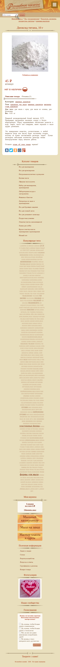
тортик (32, 465)
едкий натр (26, 307)
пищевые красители (43, 21)
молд (25, 364)
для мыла (37, 298)
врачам (37, 284)
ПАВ (24, 250)
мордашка (24, 366)
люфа (40, 352)
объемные (26, 395)
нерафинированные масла (28, 391)
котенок (23, 341)
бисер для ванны (34, 268)
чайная (33, 479)
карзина (32, 321)
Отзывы (25, 96)
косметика (39, 332)
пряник (35, 435)
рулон (41, 444)
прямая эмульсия (27, 435)
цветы (22, 479)
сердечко (28, 451)
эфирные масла (24, 488)
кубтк (42, 346)
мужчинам (29, 368)
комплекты (23, 327)
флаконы (22, 469)
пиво (34, 419)
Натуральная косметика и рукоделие (31, 174)
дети (43, 291)
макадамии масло (26, 355)
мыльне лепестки (25, 370)
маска (41, 357)
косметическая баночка (27, 334)
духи (37, 305)
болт (29, 270)
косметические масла (34, 336)
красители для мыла (18, 104)
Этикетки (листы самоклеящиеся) (30, 222)
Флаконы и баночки (25, 197)
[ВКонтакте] (7, 150)
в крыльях (40, 273)
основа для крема (37, 402)
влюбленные (25, 279)
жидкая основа (39, 309)
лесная (36, 350)
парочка (30, 412)
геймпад (24, 286)
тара (43, 462)
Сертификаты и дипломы (28, 566)
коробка (40, 330)
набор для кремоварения (35, 373)
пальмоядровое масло (28, 409)
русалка (22, 446)
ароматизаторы (25, 261)
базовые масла (25, 264)
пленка (42, 426)
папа (40, 409)
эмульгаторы (36, 486)
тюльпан (41, 465)
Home (30, 6)
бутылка (28, 273)
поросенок (32, 431)
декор (35, 291)
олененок (37, 395)
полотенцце (25, 431)
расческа (22, 440)
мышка (33, 370)
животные (30, 309)
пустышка (23, 437)
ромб (37, 444)
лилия (41, 350)
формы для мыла (29, 474)
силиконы (29, 453)
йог (36, 318)
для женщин (40, 293)
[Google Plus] (23, 150)
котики (29, 341)
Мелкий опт (23, 235)
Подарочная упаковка (26, 218)
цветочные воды (38, 477)
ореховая (36, 398)
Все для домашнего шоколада (29, 214)
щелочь (40, 484)
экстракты (28, 486)
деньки (39, 291)
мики (26, 361)
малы (33, 355)
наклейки (40, 380)
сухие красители (11, 106)
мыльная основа (38, 368)
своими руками (40, 449)
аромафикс (35, 261)
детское (22, 293)
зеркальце (36, 316)
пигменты (47, 104)
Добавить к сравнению (30, 75)
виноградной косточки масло (28, 277)
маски (21, 359)
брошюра (34, 270)
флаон (27, 469)
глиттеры (41, 288)
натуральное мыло (27, 386)
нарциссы (24, 382)
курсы (26, 348)
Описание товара (12, 96)
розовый (29, 444)
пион (34, 421)
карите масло (39, 321)
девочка (30, 291)
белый (38, 266)
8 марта (23, 248)
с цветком (37, 446)
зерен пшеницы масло (25, 316)
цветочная (30, 477)
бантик (29, 266)
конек (27, 330)
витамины (41, 277)
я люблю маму (33, 488)
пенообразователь (38, 414)
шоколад (30, 484)
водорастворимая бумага (28, 282)
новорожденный (29, 393)
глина (36, 288)
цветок (24, 477)
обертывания (39, 393)
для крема (35, 295)
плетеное (22, 428)
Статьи (22, 555)
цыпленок (27, 479)
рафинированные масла (32, 440)
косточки (38, 339)
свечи (21, 449)
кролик (38, 346)
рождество (30, 442)
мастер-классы (32, 359)
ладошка (27, 350)
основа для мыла (25, 404)
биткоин (41, 268)
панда (37, 409)
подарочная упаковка (37, 428)
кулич (22, 348)
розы (34, 444)
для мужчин (30, 298)
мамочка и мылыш (26, 357)
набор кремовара (39, 375)
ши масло (28, 482)
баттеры (33, 266)
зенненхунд (40, 314)
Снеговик (32, 250)
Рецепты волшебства (27, 558)
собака (28, 456)
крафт (27, 346)
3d (43, 245)
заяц (35, 314)
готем (21, 291)
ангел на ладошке (30, 257)
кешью (35, 323)
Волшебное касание (21, 661)
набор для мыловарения (26, 375)
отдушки (24, 407)
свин (24, 449)
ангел (22, 257)
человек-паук (39, 479)
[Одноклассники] (15, 150)
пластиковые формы (30, 426)
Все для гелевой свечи (26, 211)
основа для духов (33, 400)
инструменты (30, 318)
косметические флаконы (27, 339)
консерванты (33, 330)
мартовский (35, 357)
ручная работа (29, 446)
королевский (32, 332)
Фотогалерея (30, 575)
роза (35, 442)
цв (21, 477)
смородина (39, 453)
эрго (41, 486)
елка (31, 307)
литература (25, 352)
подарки (27, 428)
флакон (40, 467)
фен (28, 467)
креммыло (32, 346)
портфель (23, 433)
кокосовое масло (36, 325)
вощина (32, 284)
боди (25, 270)
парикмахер (23, 412)
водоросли (39, 282)
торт (28, 465)
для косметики (27, 295)
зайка (32, 314)
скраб (33, 453)
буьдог (34, 273)
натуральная (31, 382)
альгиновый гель (38, 254)
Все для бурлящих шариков (28, 207)
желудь (42, 307)
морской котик (37, 366)
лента (32, 350)
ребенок (41, 440)
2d (41, 245)
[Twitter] (11, 150)
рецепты (24, 442)
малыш (37, 355)
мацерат (22, 361)
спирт (34, 458)
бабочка (41, 261)
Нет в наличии (13, 89)
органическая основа (26, 398)
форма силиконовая (33, 471)
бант (24, 266)
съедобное (29, 462)
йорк (38, 318)
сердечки (22, 451)
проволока (35, 433)
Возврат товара (25, 569)
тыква (36, 465)
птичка (40, 435)
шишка (41, 482)
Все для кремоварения (26, 170)
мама (41, 355)
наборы (29, 380)
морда (42, 364)
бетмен (26, 268)
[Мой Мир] (19, 150)
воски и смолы (25, 284)
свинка (28, 449)
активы (31, 254)
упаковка (24, 467)
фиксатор (35, 467)
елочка (35, 307)
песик (27, 419)
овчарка (32, 395)
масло (25, 359)
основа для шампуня (37, 404)
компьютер (31, 327)
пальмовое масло (37, 407)
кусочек (31, 348)
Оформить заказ (30, 510)
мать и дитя (40, 359)
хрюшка (41, 474)
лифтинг (31, 352)
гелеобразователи (32, 286)
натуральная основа (35, 384)
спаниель (29, 458)
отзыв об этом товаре (22, 144)
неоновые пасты (35, 389)
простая (41, 433)
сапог (42, 446)
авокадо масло (33, 252)
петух (31, 419)
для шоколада (33, 303)
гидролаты (31, 288)
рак (28, 437)
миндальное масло (34, 361)
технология (23, 465)
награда (34, 380)
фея (31, 467)
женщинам (23, 309)
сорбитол (23, 458)
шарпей (23, 482)
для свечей (37, 300)
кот (42, 339)
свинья (33, 449)
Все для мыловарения (31, 19)
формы (42, 471)
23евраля (37, 245)
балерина (33, 264)
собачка (41, 456)
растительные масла (36, 437)
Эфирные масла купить (27, 182)
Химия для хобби (25, 226)
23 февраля (30, 245)
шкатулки (24, 484)
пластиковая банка (35, 423)
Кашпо (38, 248)
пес (24, 419)
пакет (29, 407)
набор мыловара (24, 377)
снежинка (22, 456)
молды (29, 364)
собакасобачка (34, 456)
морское (30, 366)
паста (27, 414)
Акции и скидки (25, 551)
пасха (31, 414)
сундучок (29, 460)
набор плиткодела (35, 377)
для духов (33, 293)
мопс (38, 364)
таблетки (35, 462)
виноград (38, 275)
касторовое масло (27, 323)
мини (41, 361)
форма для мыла (35, 469)
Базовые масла (24, 178)
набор (37, 370)
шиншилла (35, 482)
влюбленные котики (36, 279)
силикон (33, 451)
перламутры (23, 416)
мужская (23, 368)
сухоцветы (22, 462)
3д (20, 248)
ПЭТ (27, 250)
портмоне (39, 431)
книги (29, 325)
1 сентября (23, 245)
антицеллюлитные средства (34, 259)
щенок (23, 486)
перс (29, 416)
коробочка (24, 332)
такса (40, 462)
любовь (36, 352)
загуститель (26, 314)
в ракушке (31, 275)
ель (39, 307)
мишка (21, 364)
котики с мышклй (36, 341)
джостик (27, 293)
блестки (21, 270)
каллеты (27, 321)
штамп (35, 484)
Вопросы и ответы (26, 562)
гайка (41, 284)
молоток (34, 364)
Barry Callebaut (30, 248)
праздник (29, 433)
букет (38, 270)
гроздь (25, 291)
